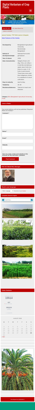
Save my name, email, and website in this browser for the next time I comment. (15, 154)
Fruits (3, 98)
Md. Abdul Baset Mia (17, 28)
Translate (24, 190)
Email (4, 138)
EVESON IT (21, 399)
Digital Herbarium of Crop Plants (16, 5)
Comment (5, 113)
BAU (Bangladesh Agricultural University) (20, 96)
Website (4, 144)
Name (4, 131)
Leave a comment (7, 31)
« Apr (3, 336)
